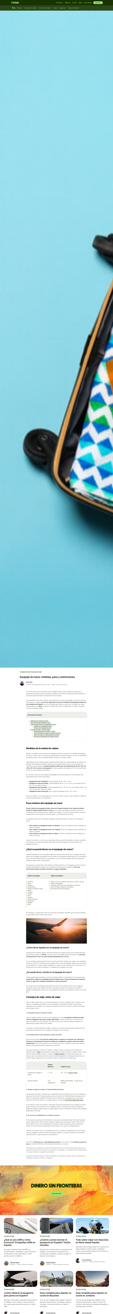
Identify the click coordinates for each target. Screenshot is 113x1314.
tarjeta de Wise (59, 1054)
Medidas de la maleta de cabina (39, 721)
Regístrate (98, 2)
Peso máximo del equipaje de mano (41, 722)
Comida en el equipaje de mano (42, 728)
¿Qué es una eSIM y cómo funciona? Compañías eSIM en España (19, 1242)
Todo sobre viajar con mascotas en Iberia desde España (92, 1241)
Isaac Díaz (29, 682)
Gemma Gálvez (15, 1262)
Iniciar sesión (88, 2)
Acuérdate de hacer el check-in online (44, 731)
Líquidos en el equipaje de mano (43, 726)
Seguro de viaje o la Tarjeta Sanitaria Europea (46, 734)
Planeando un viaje (36, 671)
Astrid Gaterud (86, 1260)
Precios (74, 2)
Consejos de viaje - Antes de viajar (40, 729)
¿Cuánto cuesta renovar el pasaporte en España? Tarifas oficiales (55, 1242)
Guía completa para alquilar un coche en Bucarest (55, 1294)
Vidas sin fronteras (73, 8)
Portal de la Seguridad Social (74, 1100)
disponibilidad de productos (52, 1142)
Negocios (68, 2)
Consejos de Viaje (25, 671)
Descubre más (56, 1193)
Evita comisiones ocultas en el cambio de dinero (47, 733)
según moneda (73, 1072)
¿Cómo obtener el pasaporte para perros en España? (18, 1294)
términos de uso (38, 1142)
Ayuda (80, 2)
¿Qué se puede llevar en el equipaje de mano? (43, 724)
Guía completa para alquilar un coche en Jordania (91, 1294)
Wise (40, 706)
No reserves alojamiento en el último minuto (46, 736)
